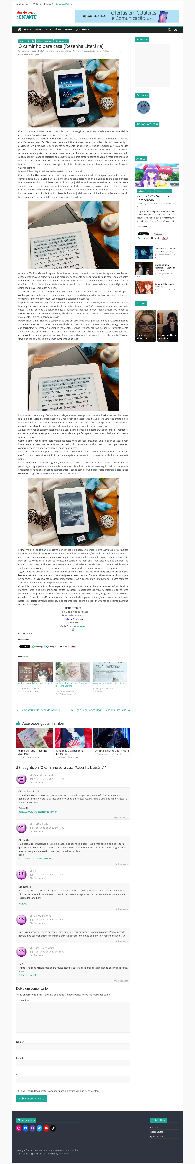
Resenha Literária (27, 41)
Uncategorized (62, 41)
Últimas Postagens (44, 41)
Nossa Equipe (156, 1131)
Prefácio (22, 903)
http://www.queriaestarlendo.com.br (37, 811)
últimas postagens (31, 54)
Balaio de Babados (28, 975)
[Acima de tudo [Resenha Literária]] (34, 730)
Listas (48, 29)
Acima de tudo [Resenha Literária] (32, 752)
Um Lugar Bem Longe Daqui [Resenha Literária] (99, 710)
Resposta (123, 817)
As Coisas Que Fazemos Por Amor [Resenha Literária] (72, 684)
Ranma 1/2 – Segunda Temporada (153, 198)
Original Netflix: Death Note (112, 750)
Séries (58, 29)
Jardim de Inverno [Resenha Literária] (110, 683)
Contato (154, 1127)
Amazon (81, 626)
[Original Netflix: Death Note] (111, 730)
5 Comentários (65, 51)
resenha (113, 51)
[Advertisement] (152, 65)
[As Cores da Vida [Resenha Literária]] (35, 672)
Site (18, 1074)
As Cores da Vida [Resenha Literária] (35, 683)
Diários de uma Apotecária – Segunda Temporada (165, 268)
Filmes (38, 29)
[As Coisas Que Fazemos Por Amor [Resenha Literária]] (73, 672)
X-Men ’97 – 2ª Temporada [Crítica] (68, 4)
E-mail (20, 1058)
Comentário (23, 1000)
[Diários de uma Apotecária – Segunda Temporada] (144, 263)
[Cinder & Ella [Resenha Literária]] (73, 730)
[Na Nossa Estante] (19, 30)
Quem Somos (82, 29)
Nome (20, 1041)
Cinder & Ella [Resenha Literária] (70, 752)
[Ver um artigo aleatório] (176, 30)
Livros (27, 29)
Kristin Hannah (96, 51)
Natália (106, 51)
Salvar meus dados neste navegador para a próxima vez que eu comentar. (59, 1090)
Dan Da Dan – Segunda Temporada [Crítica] (165, 250)
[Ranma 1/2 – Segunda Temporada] (157, 165)
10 (120, 754)
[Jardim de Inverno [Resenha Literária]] (110, 672)
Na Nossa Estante (47, 51)
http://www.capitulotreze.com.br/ (35, 858)
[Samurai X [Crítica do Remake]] (144, 282)
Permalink (39, 782)
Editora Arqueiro (82, 51)
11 (80, 757)
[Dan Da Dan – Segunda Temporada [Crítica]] (144, 247)
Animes (68, 29)
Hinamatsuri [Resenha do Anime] (38, 710)
